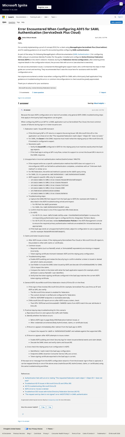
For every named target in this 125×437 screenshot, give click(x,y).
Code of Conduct (88, 433)
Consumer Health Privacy (60, 433)
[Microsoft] (3, 17)
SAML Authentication (81, 54)
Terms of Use (76, 433)
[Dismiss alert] (121, 3)
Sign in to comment (24, 98)
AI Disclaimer (6, 433)
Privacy (45, 433)
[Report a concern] (23, 414)
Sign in (120, 17)
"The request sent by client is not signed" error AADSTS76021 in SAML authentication (56, 394)
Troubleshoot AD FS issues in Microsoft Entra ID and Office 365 (48, 383)
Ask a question (117, 22)
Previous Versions (19, 433)
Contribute (37, 433)
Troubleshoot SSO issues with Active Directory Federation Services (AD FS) (52, 392)
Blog (28, 433)
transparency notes (53, 400)
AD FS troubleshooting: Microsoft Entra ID (40, 386)
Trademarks (101, 433)
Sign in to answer (23, 421)
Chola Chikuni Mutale (29, 38)
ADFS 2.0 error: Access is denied (36, 389)
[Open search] (115, 17)
